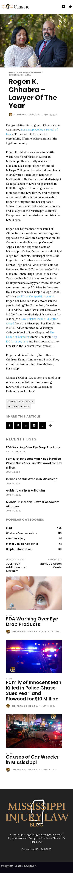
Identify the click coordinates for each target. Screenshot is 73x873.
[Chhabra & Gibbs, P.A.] (11, 114)
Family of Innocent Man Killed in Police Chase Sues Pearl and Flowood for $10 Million (34, 463)
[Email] (34, 425)
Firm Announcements (30, 72)
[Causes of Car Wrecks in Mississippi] (34, 731)
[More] (50, 425)
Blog (12, 72)
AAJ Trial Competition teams (35, 296)
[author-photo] (8, 632)
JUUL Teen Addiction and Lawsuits (16, 567)
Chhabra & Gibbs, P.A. (27, 114)
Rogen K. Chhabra (20, 75)
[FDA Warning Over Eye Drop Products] (34, 593)
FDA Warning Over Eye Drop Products (33, 447)
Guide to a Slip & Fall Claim (25, 491)
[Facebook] (9, 425)
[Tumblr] (42, 425)
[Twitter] (17, 425)
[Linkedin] (25, 425)
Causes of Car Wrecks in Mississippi (32, 479)
